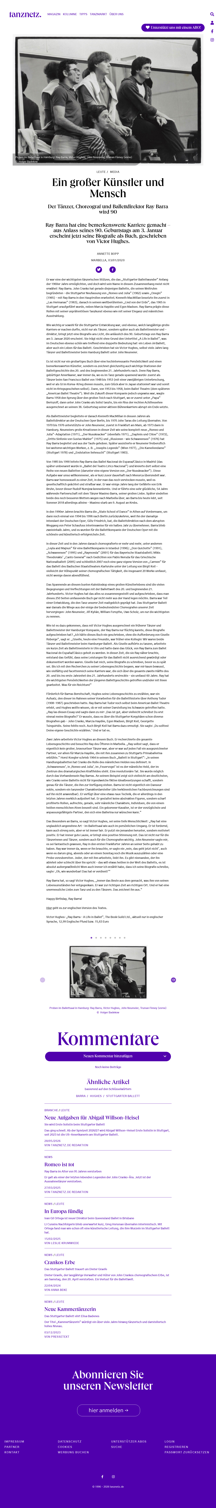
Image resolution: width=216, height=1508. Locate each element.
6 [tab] (115, 937)
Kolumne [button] (70, 14)
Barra (81, 1096)
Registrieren (176, 1447)
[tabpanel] (108, 980)
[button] (99, 269)
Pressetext (60, 1336)
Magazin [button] (53, 14)
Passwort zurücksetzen (187, 1452)
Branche (51, 1110)
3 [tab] (100, 937)
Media (114, 172)
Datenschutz (70, 1441)
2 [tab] (96, 937)
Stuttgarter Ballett (123, 1096)
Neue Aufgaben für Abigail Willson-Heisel (91, 1118)
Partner (12, 1447)
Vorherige (42, 980)
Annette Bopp (108, 254)
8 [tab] (124, 937)
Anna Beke (59, 1290)
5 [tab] (110, 937)
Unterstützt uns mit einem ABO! (175, 28)
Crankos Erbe (59, 1263)
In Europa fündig (63, 1212)
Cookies (65, 1447)
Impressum (14, 1441)
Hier (49, 908)
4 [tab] (105, 937)
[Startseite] (26, 14)
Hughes (96, 1096)
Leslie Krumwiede (65, 1243)
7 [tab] (119, 937)
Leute (101, 172)
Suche (116, 1447)
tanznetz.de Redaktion (69, 1145)
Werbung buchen (73, 1452)
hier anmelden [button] (109, 1411)
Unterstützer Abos (129, 1441)
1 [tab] (91, 937)
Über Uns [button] (116, 14)
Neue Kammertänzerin (70, 1310)
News (48, 1157)
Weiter (173, 980)
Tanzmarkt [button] (98, 14)
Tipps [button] (83, 14)
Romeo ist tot (59, 1165)
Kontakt (12, 1452)
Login (170, 1441)
